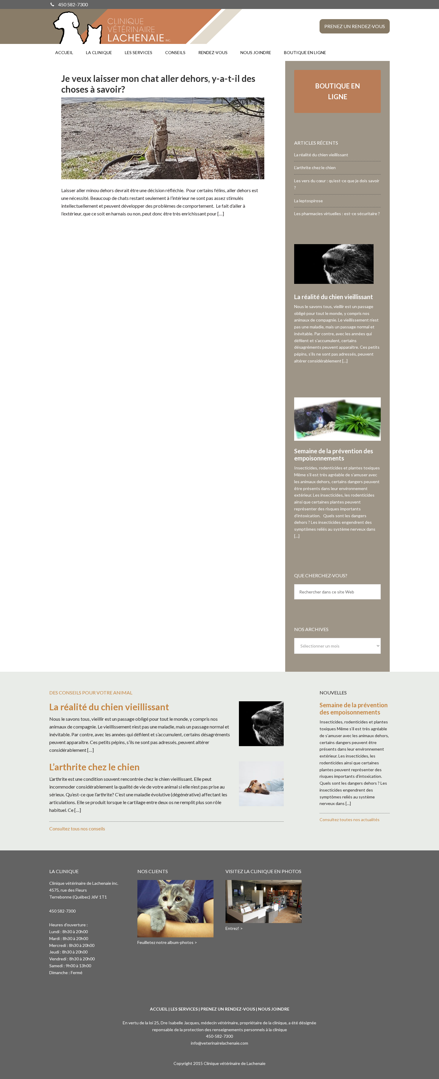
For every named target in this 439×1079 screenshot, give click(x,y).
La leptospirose (308, 200)
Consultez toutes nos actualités (350, 819)
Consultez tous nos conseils (77, 828)
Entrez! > (234, 928)
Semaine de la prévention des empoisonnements (333, 454)
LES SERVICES (184, 1008)
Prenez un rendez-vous (354, 26)
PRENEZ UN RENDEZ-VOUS (228, 1008)
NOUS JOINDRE (273, 1008)
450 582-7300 (73, 4)
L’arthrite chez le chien (315, 167)
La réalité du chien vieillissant (321, 154)
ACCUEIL (159, 1008)
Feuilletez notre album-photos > (167, 942)
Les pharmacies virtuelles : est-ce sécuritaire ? (337, 213)
